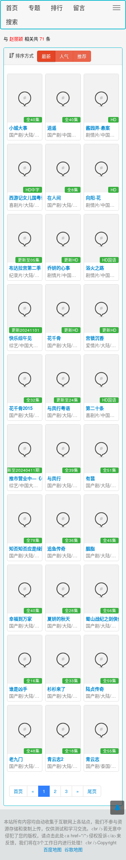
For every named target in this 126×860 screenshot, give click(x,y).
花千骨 (54, 338)
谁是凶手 (18, 688)
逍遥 (51, 127)
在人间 (54, 197)
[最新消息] (117, 808)
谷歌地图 (73, 849)
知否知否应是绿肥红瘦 (32, 548)
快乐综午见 (20, 338)
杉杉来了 (56, 688)
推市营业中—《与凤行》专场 (38, 478)
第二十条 (95, 408)
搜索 (12, 21)
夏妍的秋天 (58, 618)
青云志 (92, 759)
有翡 (90, 478)
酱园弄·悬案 (98, 127)
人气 (64, 56)
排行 (57, 7)
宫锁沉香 (95, 338)
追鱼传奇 (56, 548)
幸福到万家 (20, 618)
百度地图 (52, 849)
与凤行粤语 (58, 408)
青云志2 (55, 759)
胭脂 (90, 548)
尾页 (92, 791)
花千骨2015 (21, 408)
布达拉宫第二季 (25, 267)
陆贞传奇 (95, 688)
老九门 (16, 759)
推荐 (81, 56)
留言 (79, 7)
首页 (12, 7)
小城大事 (18, 127)
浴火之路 (95, 267)
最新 (46, 56)
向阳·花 (93, 197)
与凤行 (54, 478)
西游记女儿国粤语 (27, 197)
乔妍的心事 (58, 267)
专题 (34, 7)
